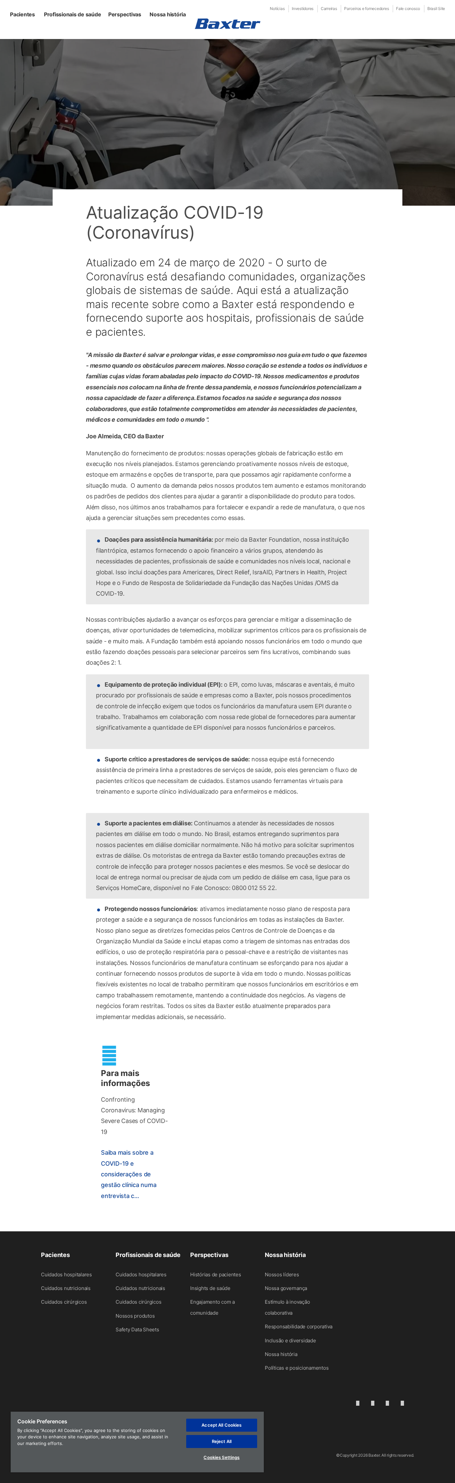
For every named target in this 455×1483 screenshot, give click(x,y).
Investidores (302, 8)
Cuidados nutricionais (66, 1288)
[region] (137, 1442)
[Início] (227, 23)
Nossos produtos (135, 1316)
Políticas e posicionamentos (296, 1368)
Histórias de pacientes (215, 1274)
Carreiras (329, 8)
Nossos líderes (282, 1274)
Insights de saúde (210, 1288)
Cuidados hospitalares (66, 1274)
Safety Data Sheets (137, 1329)
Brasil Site (436, 8)
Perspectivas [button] (124, 14)
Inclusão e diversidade (290, 1340)
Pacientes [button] (22, 14)
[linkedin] (357, 1403)
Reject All (221, 1441)
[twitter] (387, 1403)
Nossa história (281, 1354)
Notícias (277, 8)
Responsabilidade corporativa (298, 1326)
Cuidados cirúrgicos (64, 1302)
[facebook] (372, 1403)
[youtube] (402, 1403)
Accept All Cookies (221, 1425)
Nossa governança (286, 1288)
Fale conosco (408, 8)
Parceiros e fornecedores (366, 8)
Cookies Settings (221, 1457)
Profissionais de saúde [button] (72, 14)
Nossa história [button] (168, 14)
